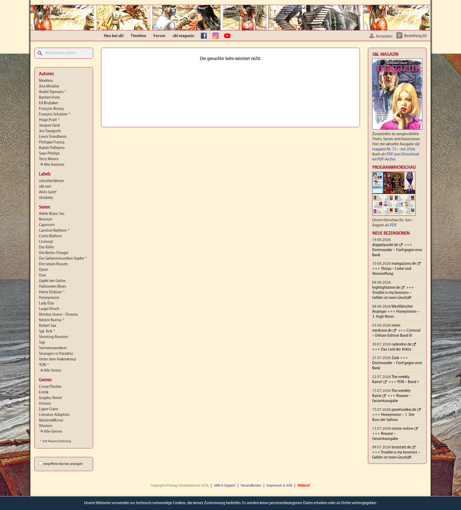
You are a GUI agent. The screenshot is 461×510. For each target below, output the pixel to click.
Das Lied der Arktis (396, 349)
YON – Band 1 (408, 382)
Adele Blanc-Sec (52, 214)
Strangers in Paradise (56, 354)
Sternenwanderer (53, 348)
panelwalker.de (404, 410)
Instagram (217, 36)
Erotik (44, 392)
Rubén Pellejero (52, 148)
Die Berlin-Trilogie (53, 253)
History (45, 403)
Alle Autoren (51, 165)
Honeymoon (49, 298)
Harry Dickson (52, 292)
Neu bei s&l (114, 36)
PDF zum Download (403, 154)
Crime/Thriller (50, 387)
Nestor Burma (51, 320)
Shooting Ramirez (53, 337)
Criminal (46, 242)
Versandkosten (251, 486)
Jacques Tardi (49, 125)
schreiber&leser (51, 181)
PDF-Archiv (386, 159)
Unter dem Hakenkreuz (57, 359)
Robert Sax (47, 326)
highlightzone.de (386, 288)
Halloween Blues (52, 286)
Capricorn (47, 225)
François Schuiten (54, 114)
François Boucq (51, 109)
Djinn (43, 270)
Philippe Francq (51, 142)
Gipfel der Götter (52, 281)
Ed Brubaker (48, 103)
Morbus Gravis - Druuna (58, 314)
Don (42, 275)
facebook (205, 36)
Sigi (42, 342)
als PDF (390, 225)
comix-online (402, 429)
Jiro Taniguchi (50, 131)
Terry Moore (48, 159)
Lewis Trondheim (52, 137)
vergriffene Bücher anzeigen (63, 464)
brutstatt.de (401, 447)
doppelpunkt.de (385, 245)
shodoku (46, 198)
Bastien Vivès (49, 97)
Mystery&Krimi (51, 420)
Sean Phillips (49, 153)
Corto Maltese (50, 236)
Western (45, 426)
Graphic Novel (50, 398)
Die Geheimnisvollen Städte (63, 258)
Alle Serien (50, 370)
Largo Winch (49, 309)
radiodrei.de (401, 344)
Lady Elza (46, 303)
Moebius (46, 81)
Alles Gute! (48, 192)
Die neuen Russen (53, 264)
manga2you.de (404, 264)
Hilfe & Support (224, 486)
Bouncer (45, 219)
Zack (395, 358)
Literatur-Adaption (54, 415)
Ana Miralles (49, 86)
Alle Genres (50, 431)
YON (44, 365)
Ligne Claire (48, 409)
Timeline (138, 36)
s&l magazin (183, 36)
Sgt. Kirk (47, 331)
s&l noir (45, 186)
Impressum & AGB (279, 486)
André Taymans (52, 92)
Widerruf (303, 486)
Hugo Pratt (49, 120)
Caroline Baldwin (54, 230)
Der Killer (46, 247)
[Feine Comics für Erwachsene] (50, 14)
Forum (159, 36)
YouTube (228, 36)
